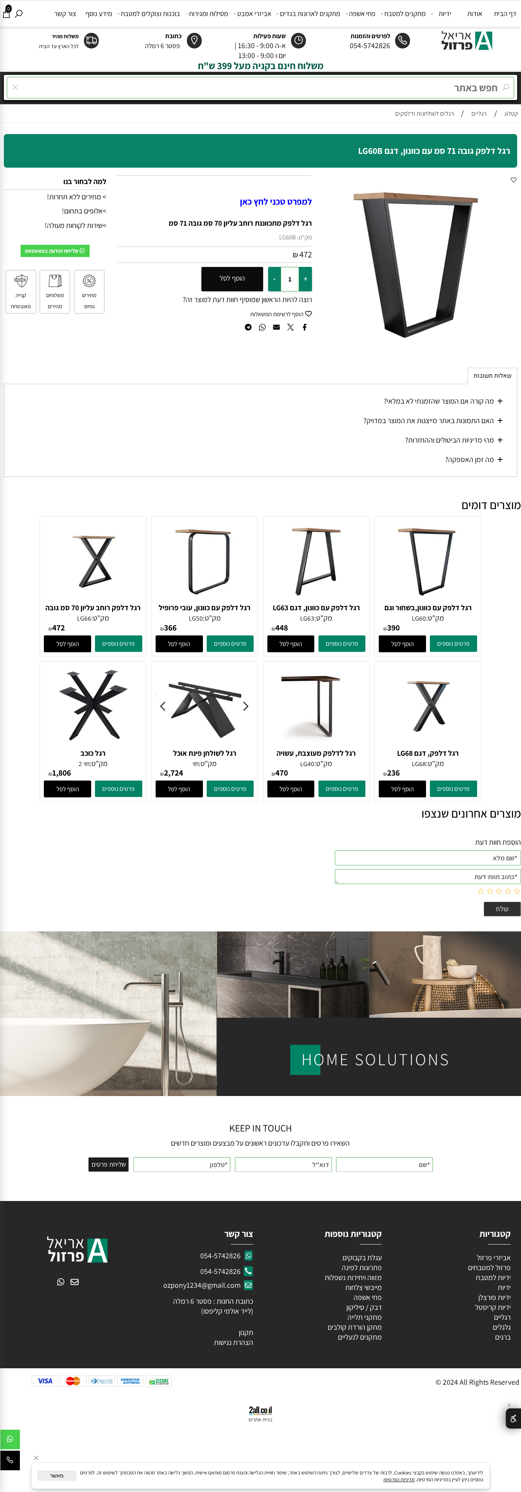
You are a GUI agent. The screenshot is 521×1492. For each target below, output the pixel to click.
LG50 (196, 618)
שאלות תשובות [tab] (492, 376)
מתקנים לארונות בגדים (310, 13)
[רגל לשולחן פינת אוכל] (205, 745)
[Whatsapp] (10, 1441)
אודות (474, 13)
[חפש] (18, 13)
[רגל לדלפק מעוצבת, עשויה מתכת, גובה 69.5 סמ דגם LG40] (316, 745)
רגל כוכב (93, 753)
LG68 (419, 764)
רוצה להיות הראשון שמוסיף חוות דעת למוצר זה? (247, 299)
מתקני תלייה (364, 1317)
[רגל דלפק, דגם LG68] (428, 745)
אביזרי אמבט (254, 13)
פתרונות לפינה (361, 1267)
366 (170, 627)
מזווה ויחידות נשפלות (352, 1277)
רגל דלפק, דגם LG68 (428, 753)
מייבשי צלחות (363, 1287)
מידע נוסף (98, 13)
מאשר (57, 1476)
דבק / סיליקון (363, 1307)
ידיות (445, 13)
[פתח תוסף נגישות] (513, 1418)
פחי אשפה (362, 13)
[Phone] (10, 1462)
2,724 (173, 772)
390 (393, 627)
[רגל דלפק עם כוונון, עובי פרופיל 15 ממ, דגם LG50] (205, 600)
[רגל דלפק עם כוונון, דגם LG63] (316, 600)
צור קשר (65, 13)
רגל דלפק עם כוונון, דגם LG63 (316, 608)
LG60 (419, 618)
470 (281, 772)
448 (281, 627)
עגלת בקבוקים (362, 1257)
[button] (402, 643)
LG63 (307, 618)
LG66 (84, 618)
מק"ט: (304, 237)
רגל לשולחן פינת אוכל (204, 753)
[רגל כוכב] (93, 745)
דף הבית (505, 13)
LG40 (307, 764)
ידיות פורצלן (494, 1297)
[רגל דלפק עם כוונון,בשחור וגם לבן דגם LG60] (428, 600)
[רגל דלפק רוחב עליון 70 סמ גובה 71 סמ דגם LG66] (93, 600)
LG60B (287, 237)
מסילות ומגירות (208, 13)
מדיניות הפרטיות (399, 1479)
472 (305, 254)
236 (393, 772)
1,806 (61, 772)
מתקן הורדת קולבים (354, 1327)
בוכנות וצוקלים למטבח (150, 13)
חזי (196, 764)
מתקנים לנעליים (360, 1337)
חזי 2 (84, 764)
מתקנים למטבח (405, 13)
